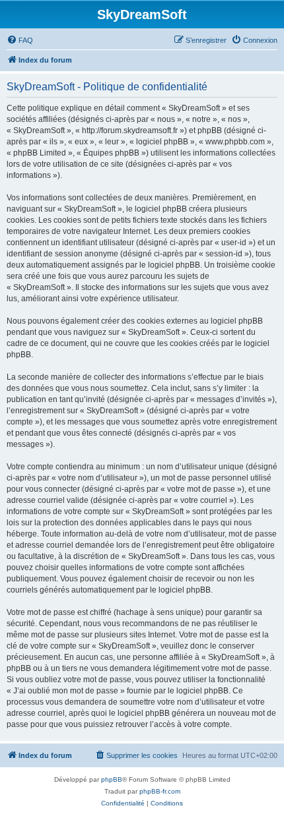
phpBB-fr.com (159, 791)
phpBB (111, 779)
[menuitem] (20, 40)
